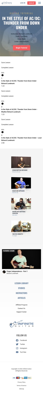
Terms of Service (21, 385)
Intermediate (24, 41)
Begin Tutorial (21, 48)
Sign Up (31, 3)
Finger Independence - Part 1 (17, 271)
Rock (24, 39)
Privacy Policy (21, 382)
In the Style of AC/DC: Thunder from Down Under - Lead (21, 138)
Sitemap (21, 389)
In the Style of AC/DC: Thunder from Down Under (18, 81)
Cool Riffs (23, 36)
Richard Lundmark (25, 34)
